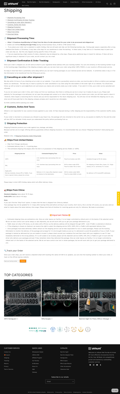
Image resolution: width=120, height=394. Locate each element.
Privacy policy (58, 392)
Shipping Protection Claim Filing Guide (28, 136)
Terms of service (68, 392)
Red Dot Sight (64, 352)
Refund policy (50, 392)
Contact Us (7, 352)
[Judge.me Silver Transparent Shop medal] (66, 329)
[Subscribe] (73, 382)
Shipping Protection (14, 27)
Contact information (87, 392)
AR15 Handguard (10, 319)
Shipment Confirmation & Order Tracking (20, 20)
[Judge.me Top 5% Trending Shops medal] (87, 329)
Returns (6, 363)
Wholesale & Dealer (37, 352)
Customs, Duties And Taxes (16, 24)
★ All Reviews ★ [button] (118, 198)
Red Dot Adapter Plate (66, 355)
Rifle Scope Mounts (66, 363)
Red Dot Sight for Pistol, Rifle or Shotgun (94, 319)
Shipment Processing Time (16, 17)
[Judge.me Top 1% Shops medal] (80, 329)
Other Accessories (65, 366)
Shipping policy (77, 392)
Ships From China (13, 32)
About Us (35, 366)
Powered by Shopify (41, 392)
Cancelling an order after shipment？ (19, 22)
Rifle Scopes (46, 319)
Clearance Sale (64, 369)
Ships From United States (15, 29)
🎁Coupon (7, 355)
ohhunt (34, 392)
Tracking (6, 360)
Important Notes (12, 34)
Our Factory (35, 360)
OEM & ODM (35, 355)
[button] (32, 2)
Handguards (63, 357)
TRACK (23, 261)
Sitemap (34, 372)
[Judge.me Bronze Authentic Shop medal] (73, 329)
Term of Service (8, 369)
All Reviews (35, 363)
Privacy (6, 366)
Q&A (33, 369)
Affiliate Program (37, 357)
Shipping (6, 357)
